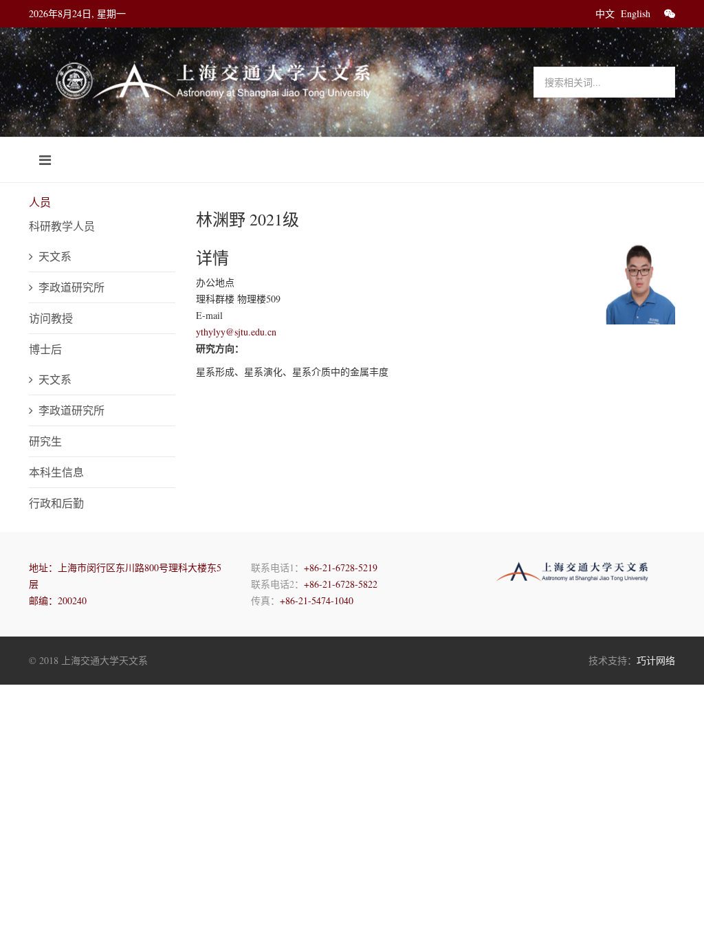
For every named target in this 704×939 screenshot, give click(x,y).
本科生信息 (56, 472)
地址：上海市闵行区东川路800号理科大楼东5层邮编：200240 (125, 584)
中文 (605, 13)
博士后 (45, 349)
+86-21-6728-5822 (340, 583)
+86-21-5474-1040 (316, 600)
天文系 (55, 256)
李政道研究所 (71, 287)
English (635, 13)
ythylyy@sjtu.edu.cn (236, 331)
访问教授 (51, 318)
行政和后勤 (56, 503)
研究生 (45, 441)
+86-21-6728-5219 (340, 567)
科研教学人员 (62, 226)
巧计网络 (656, 660)
